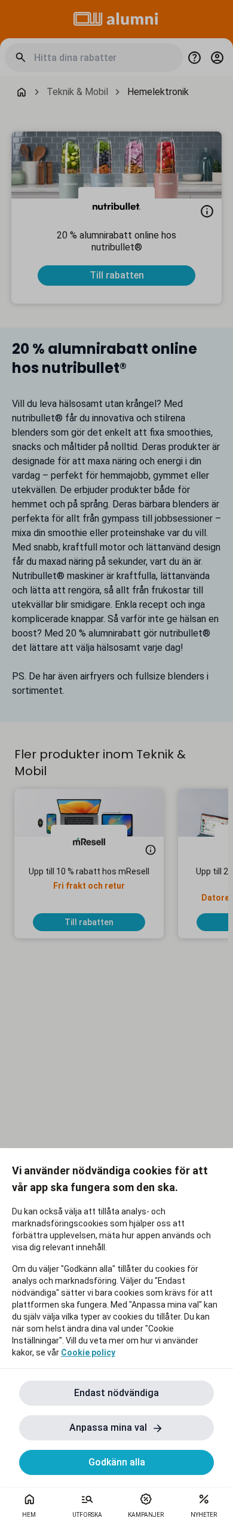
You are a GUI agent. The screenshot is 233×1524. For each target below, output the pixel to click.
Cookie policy (88, 1352)
